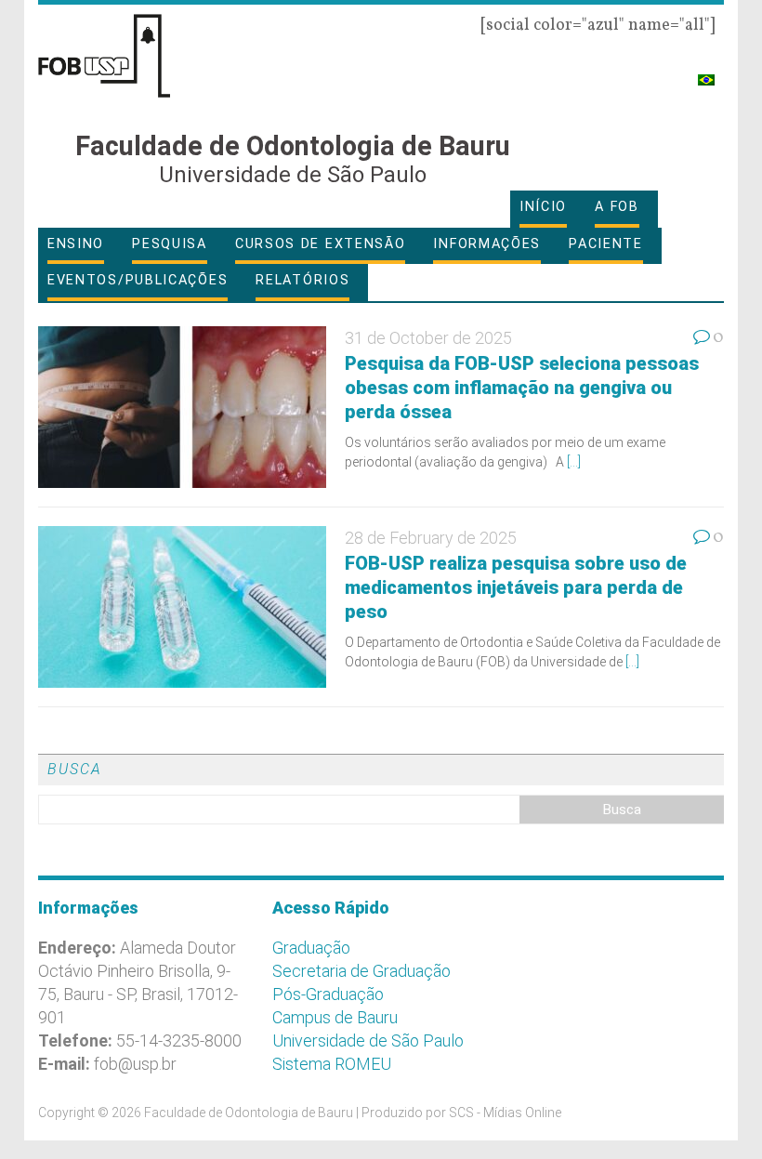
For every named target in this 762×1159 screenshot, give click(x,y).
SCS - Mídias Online (505, 1112)
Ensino (75, 244)
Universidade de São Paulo (368, 1040)
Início (543, 207)
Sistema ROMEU (331, 1063)
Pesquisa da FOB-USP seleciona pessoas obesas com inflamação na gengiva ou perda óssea (522, 387)
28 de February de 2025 (431, 537)
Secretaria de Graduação (361, 971)
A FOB (617, 207)
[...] (574, 461)
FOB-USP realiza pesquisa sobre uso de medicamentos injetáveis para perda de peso (516, 587)
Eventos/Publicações (137, 280)
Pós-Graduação (328, 994)
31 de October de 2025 (428, 338)
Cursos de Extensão (320, 244)
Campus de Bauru (335, 1017)
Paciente (606, 244)
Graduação (311, 947)
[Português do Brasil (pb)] (706, 72)
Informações (487, 244)
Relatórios (302, 280)
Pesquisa (169, 244)
